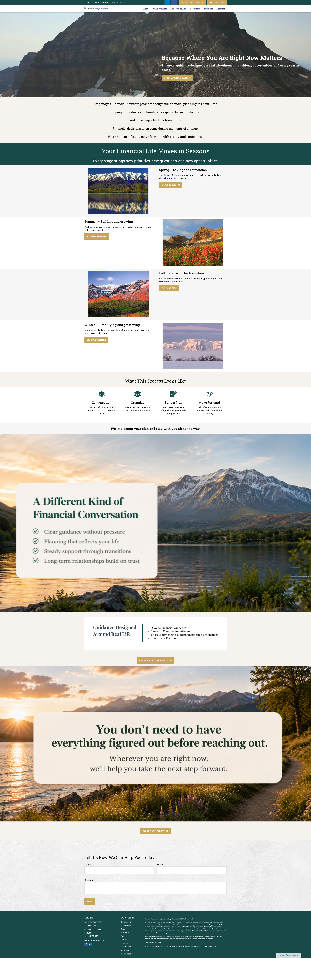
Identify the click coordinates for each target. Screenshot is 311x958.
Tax (122, 936)
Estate (123, 929)
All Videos (125, 950)
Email (160, 864)
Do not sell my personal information (202, 939)
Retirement (126, 922)
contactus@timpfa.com (115, 2)
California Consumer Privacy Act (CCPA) (209, 936)
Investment (126, 925)
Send (89, 901)
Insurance (125, 933)
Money (123, 940)
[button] (146, 8)
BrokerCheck (189, 919)
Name (87, 864)
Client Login (218, 2)
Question (89, 880)
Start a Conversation (194, 2)
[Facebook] (174, 2)
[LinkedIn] (167, 2)
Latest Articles (127, 947)
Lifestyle (124, 943)
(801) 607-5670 (93, 2)
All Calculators (127, 954)
